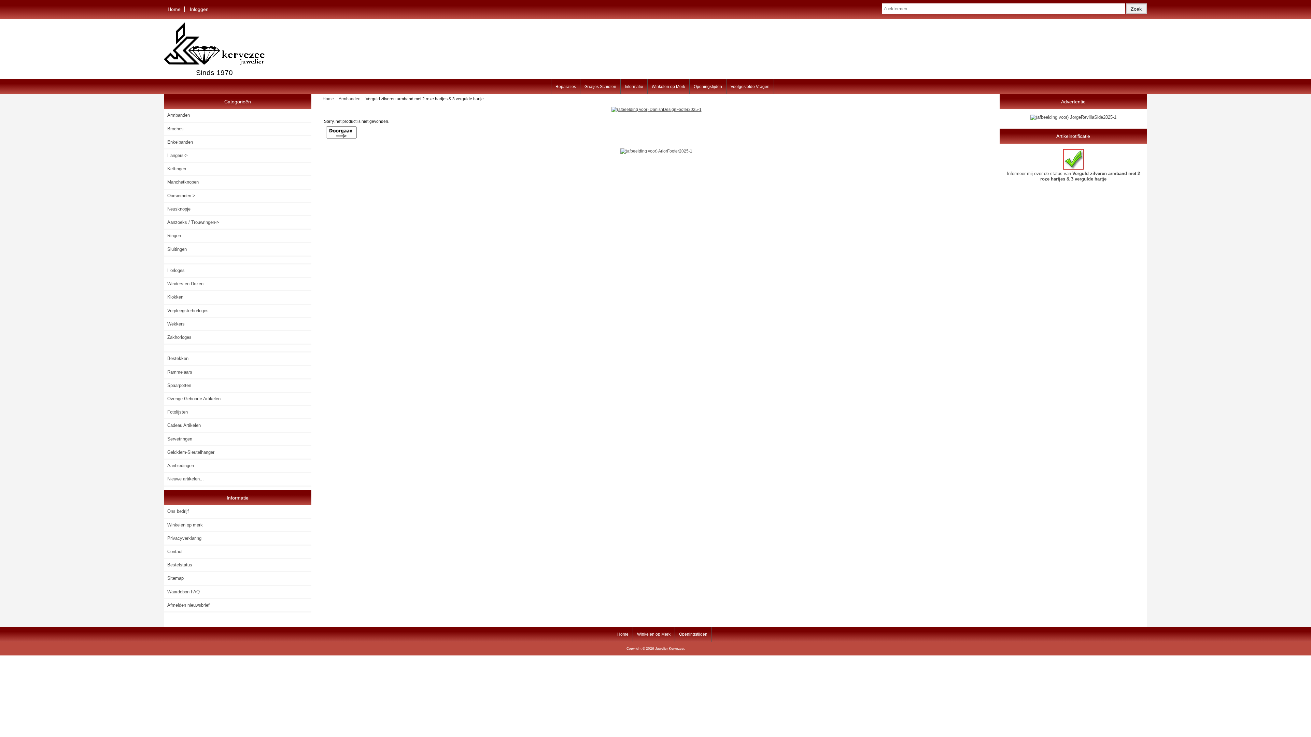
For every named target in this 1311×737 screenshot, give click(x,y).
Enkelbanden (180, 142)
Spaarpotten (179, 385)
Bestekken (177, 358)
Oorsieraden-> (181, 195)
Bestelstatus (179, 564)
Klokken (175, 297)
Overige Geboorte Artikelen (194, 398)
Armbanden (350, 99)
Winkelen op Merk (668, 86)
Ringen (174, 235)
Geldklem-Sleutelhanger (190, 452)
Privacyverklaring (184, 538)
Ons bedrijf (178, 511)
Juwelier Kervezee (669, 648)
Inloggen (199, 9)
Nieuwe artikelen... (185, 478)
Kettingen (176, 168)
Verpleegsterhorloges (188, 310)
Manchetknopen (183, 182)
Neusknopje (179, 209)
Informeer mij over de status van (1073, 176)
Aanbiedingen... (182, 465)
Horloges (176, 270)
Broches (175, 128)
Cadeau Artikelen (184, 425)
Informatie (634, 86)
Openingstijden (708, 86)
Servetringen (179, 439)
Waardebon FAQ (183, 591)
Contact (175, 551)
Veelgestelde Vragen (750, 86)
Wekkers (176, 324)
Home (174, 9)
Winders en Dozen (185, 283)
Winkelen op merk (185, 525)
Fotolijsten (177, 412)
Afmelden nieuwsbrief (188, 605)
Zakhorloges (179, 337)
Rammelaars (179, 372)
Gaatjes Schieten (600, 86)
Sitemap (175, 578)
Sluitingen (177, 249)
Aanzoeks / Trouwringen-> (193, 222)
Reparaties (565, 86)
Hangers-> (177, 155)
